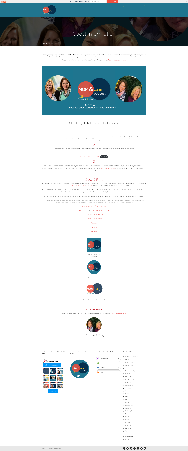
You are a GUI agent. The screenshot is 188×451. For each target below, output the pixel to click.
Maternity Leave (130, 411)
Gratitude (128, 388)
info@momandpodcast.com (118, 313)
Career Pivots (129, 365)
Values (127, 439)
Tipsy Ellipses (129, 434)
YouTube (94, 223)
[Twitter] (126, 6)
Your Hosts (75, 6)
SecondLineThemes (57, 448)
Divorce (127, 374)
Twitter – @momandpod (94, 219)
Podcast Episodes (84, 6)
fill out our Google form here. (116, 60)
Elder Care (128, 376)
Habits (127, 394)
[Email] (145, 448)
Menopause (128, 414)
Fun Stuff (94, 6)
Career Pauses (129, 362)
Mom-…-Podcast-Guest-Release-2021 (89, 157)
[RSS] (136, 6)
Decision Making (130, 371)
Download (104, 157)
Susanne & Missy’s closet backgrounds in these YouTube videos (76, 185)
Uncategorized (129, 436)
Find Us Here (103, 6)
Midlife (127, 416)
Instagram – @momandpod (94, 214)
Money (127, 419)
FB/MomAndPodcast (99, 206)
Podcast (127, 422)
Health (127, 396)
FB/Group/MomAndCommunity (100, 210)
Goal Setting (129, 385)
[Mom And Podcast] (49, 10)
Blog (111, 6)
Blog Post (128, 359)
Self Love (128, 428)
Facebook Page (87, 206)
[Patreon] (141, 6)
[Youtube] (134, 6)
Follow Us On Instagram (52, 365)
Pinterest (94, 231)
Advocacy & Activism (131, 356)
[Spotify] (131, 6)
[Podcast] (139, 6)
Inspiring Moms (129, 405)
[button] (94, 1)
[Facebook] (123, 6)
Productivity (128, 425)
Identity (127, 402)
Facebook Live (129, 379)
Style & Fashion (129, 431)
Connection (128, 368)
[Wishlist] (144, 6)
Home (68, 6)
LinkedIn (94, 227)
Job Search (128, 408)
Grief (126, 391)
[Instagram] (128, 6)
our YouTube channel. (108, 168)
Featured (128, 382)
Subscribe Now (112, 1)
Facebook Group (83, 210)
